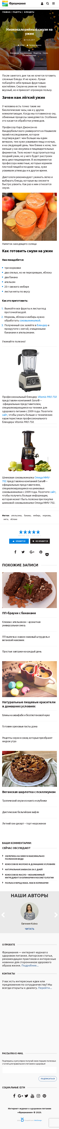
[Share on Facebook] (15, 552)
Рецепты (37, 53)
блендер (42, 325)
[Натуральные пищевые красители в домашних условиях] (29, 679)
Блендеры (14, 53)
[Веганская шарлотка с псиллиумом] (29, 769)
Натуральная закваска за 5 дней (24, 869)
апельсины (16, 515)
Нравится (20, 541)
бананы (27, 515)
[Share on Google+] (32, 552)
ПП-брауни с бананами (19, 613)
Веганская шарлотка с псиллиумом (28, 792)
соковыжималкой (29, 320)
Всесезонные (26, 53)
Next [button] (56, 915)
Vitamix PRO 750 (47, 396)
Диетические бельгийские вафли (20, 812)
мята (6, 519)
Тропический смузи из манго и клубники (24, 800)
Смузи (45, 53)
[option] (29, 915)
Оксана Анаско (35, 45)
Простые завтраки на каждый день (21, 651)
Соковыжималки (29, 55)
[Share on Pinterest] (41, 552)
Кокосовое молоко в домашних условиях (30, 864)
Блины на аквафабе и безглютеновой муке (26, 715)
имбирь (36, 515)
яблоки (13, 519)
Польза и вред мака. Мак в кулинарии (26, 883)
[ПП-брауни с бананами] (29, 590)
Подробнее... (30, 965)
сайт (4, 414)
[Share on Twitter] (23, 552)
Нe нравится (42, 541)
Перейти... (45, 987)
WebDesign (38, 1120)
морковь (47, 515)
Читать (29, 929)
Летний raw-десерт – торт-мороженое (24, 823)
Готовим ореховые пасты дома (19, 726)
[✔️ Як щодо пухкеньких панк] (29, 1021)
